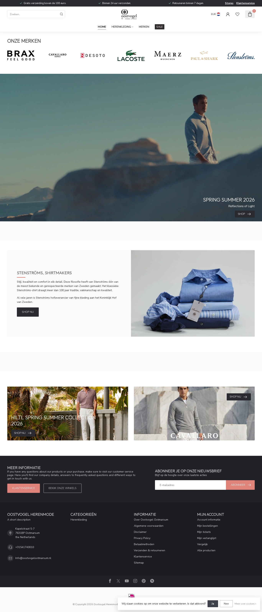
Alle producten (206, 550)
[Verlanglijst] (237, 14)
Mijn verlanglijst (206, 538)
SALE (159, 27)
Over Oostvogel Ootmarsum (151, 519)
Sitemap (139, 563)
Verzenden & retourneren (149, 550)
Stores (229, 3)
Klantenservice (245, 3)
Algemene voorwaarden (148, 526)
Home (102, 27)
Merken (144, 27)
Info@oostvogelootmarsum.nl (33, 558)
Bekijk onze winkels (63, 488)
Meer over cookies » (245, 603)
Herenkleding (121, 27)
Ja (213, 603)
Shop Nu (28, 312)
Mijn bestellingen (207, 526)
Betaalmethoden (144, 544)
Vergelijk (202, 544)
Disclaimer (140, 532)
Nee (226, 603)
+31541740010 (24, 547)
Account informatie (208, 519)
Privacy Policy (142, 538)
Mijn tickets (204, 532)
